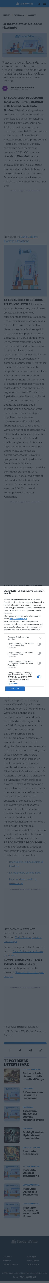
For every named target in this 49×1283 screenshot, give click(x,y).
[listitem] (24, 638)
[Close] (43, 591)
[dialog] (24, 641)
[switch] (39, 644)
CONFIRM (15, 689)
